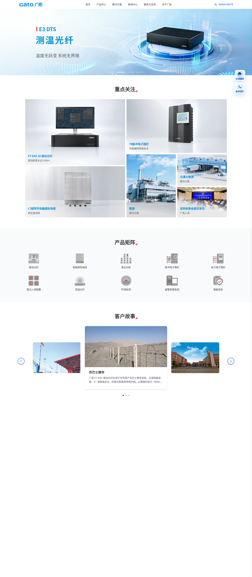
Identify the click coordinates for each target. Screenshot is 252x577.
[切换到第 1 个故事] (123, 395)
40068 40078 (226, 4)
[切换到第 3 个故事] (128, 395)
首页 (88, 4)
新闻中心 (133, 4)
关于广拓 (167, 4)
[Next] (230, 361)
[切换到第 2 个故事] (126, 395)
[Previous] (21, 361)
